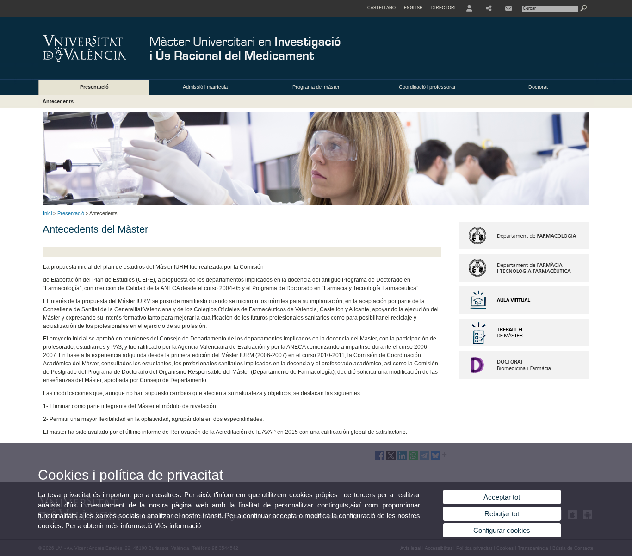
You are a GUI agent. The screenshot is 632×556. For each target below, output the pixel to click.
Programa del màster (316, 87)
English (413, 8)
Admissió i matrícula (205, 87)
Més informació (177, 526)
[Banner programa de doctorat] (524, 377)
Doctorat (538, 87)
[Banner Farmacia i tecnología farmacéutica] (524, 280)
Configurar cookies (501, 530)
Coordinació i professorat (427, 87)
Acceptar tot (501, 497)
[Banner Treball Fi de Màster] (524, 344)
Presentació (94, 87)
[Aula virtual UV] (524, 312)
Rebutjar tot (501, 514)
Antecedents (58, 101)
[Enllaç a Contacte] (508, 8)
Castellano (381, 8)
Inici (47, 213)
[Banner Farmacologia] (524, 247)
